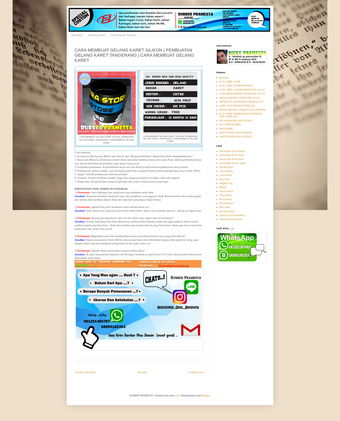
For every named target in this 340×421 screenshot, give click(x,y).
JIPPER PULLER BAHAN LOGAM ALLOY (241, 101)
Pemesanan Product (123, 35)
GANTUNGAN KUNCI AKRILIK (235, 132)
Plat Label (224, 207)
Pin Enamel (225, 199)
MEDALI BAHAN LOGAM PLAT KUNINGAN (242, 109)
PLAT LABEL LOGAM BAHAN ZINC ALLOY (242, 89)
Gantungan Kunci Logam (232, 163)
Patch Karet (225, 195)
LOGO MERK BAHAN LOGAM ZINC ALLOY (242, 93)
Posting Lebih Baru (86, 372)
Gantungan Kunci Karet (231, 155)
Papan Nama (226, 191)
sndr (177, 395)
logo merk (224, 179)
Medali (222, 187)
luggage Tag (226, 183)
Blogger (206, 395)
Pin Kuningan (226, 203)
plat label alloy (227, 211)
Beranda (76, 35)
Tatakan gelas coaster (231, 219)
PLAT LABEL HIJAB (229, 81)
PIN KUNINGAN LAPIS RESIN (235, 120)
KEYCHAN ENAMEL (230, 124)
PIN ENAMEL (226, 128)
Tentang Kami (96, 35)
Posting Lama (196, 372)
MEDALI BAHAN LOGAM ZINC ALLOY (239, 97)
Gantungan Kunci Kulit (231, 159)
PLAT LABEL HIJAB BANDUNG (236, 85)
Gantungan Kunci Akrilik (232, 151)
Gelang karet (226, 167)
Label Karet (225, 175)
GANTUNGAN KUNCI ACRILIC (235, 136)
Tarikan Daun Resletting (232, 215)
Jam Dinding (226, 171)
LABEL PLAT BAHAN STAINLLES (237, 105)
